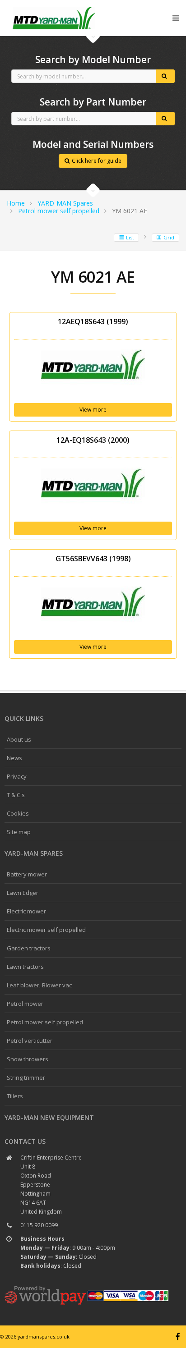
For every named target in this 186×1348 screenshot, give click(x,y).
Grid (168, 237)
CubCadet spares (54, 7)
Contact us (25, 1141)
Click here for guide (96, 161)
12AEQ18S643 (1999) (93, 321)
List (130, 237)
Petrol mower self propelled (58, 210)
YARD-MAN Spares (65, 203)
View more (93, 409)
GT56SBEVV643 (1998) (93, 559)
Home (16, 203)
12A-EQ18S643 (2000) (93, 440)
